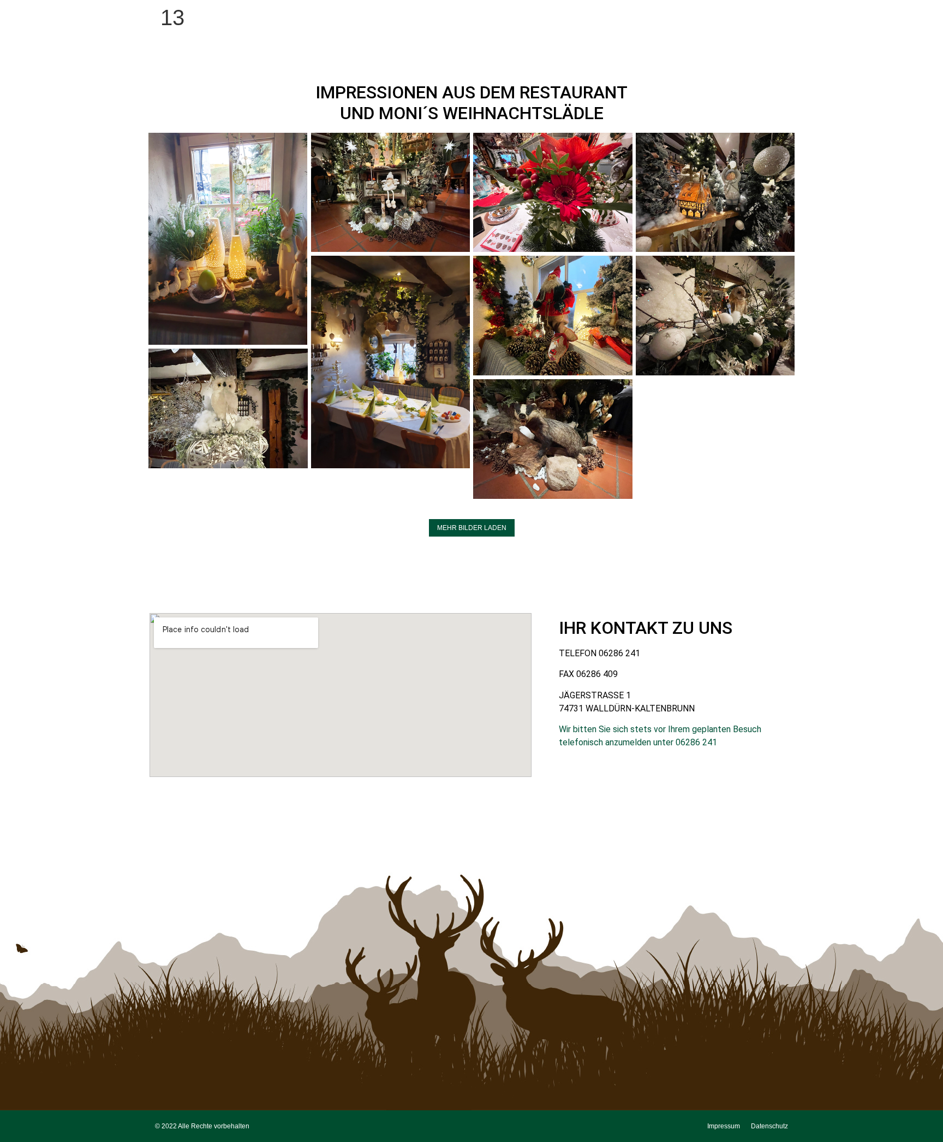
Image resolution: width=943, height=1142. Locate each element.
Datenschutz (769, 1126)
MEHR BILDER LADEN (471, 528)
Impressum (723, 1126)
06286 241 (619, 653)
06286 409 (597, 674)
